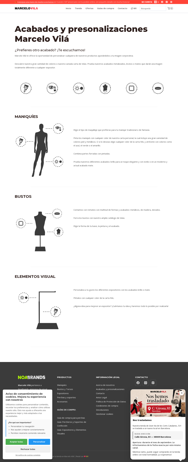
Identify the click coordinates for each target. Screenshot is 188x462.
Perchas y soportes (66, 397)
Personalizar (39, 442)
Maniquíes (62, 385)
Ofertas (89, 8)
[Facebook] (162, 2)
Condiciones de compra (107, 405)
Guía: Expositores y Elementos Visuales (71, 431)
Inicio (68, 8)
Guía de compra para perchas (71, 417)
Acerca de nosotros (105, 385)
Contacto (122, 8)
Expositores (63, 393)
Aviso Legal (101, 397)
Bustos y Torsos (65, 389)
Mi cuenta (147, 2)
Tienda (78, 8)
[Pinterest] (171, 2)
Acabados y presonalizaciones (110, 389)
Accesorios (62, 401)
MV (135, 8)
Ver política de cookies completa (27, 455)
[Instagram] (167, 2)
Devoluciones (102, 409)
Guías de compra (105, 8)
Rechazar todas (28, 449)
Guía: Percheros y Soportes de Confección (71, 424)
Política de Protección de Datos (111, 401)
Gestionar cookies (104, 414)
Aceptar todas (16, 442)
